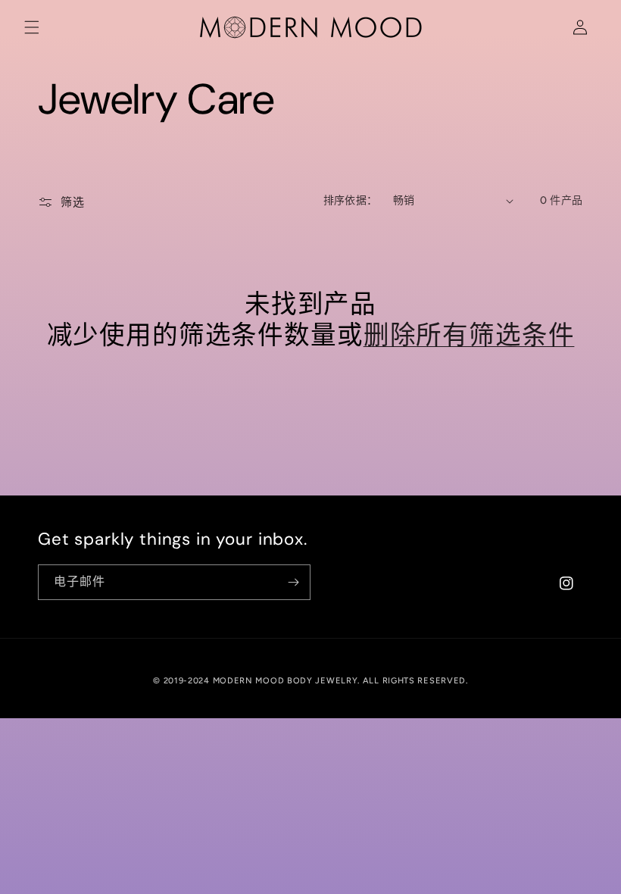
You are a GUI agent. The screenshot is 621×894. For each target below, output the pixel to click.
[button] (31, 27)
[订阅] (293, 582)
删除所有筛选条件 (469, 336)
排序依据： (350, 200)
